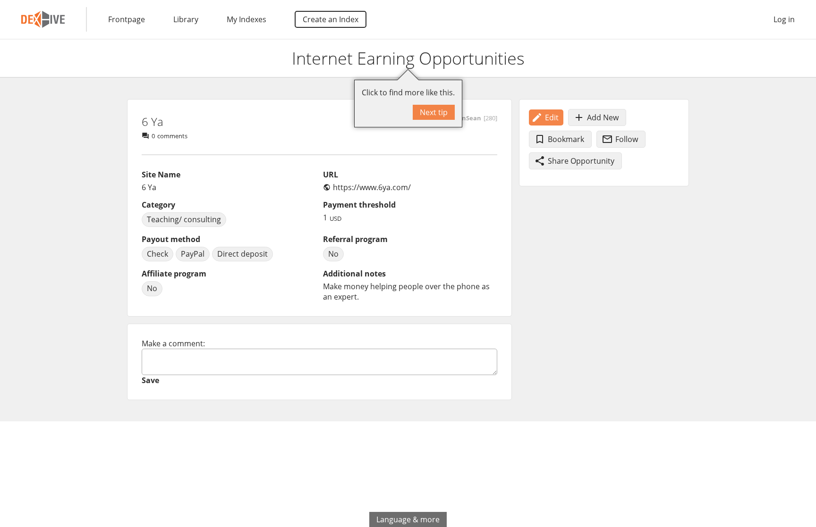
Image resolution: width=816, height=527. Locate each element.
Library (185, 19)
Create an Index (330, 19)
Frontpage (126, 19)
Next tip (434, 112)
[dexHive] (43, 19)
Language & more (408, 519)
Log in (784, 19)
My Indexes (246, 19)
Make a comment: (173, 343)
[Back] (15, 58)
